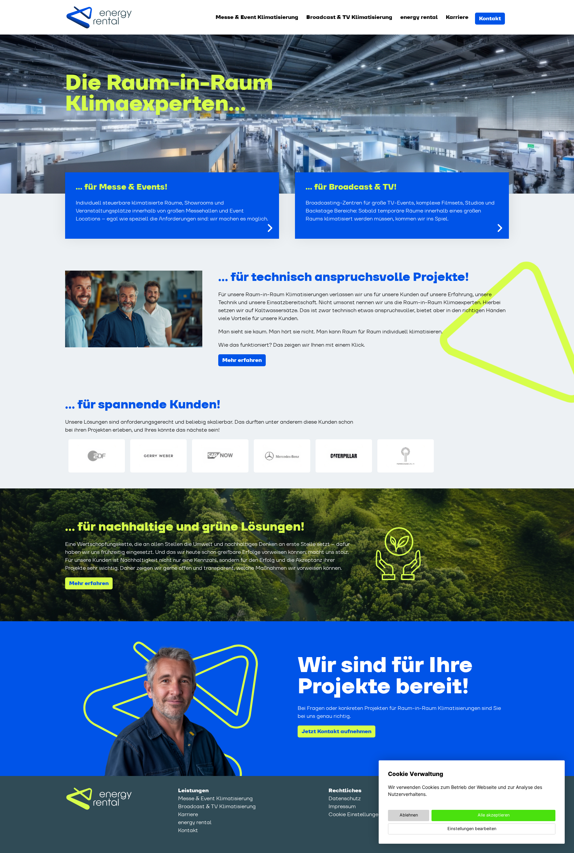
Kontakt (490, 18)
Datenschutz (345, 798)
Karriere (457, 17)
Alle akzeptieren (494, 814)
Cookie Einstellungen (355, 814)
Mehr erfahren (242, 360)
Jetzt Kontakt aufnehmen (336, 731)
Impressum (342, 806)
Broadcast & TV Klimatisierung (349, 17)
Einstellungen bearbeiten (471, 828)
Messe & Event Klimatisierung (257, 17)
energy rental (419, 17)
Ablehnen (409, 814)
